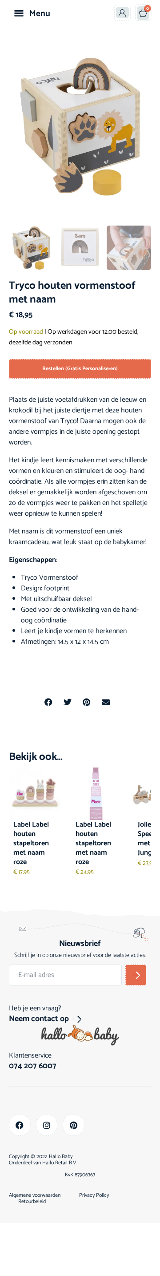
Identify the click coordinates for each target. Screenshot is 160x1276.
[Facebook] (20, 1125)
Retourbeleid (32, 1202)
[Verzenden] (135, 975)
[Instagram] (47, 1125)
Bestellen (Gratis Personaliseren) (80, 368)
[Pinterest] (73, 1125)
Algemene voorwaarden (34, 1195)
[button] (19, 12)
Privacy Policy (94, 1195)
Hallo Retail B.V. (59, 1163)
